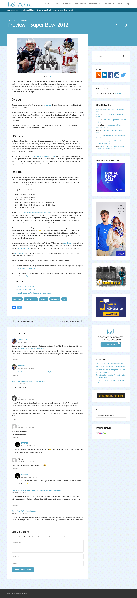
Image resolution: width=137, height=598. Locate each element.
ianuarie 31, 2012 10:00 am (26, 399)
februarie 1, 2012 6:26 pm (19, 493)
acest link (117, 93)
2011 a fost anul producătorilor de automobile (34, 213)
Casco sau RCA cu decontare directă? (109, 363)
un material (47, 105)
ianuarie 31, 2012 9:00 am (19, 384)
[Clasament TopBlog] (101, 434)
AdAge (26, 276)
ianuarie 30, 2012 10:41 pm (26, 368)
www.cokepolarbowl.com (26, 268)
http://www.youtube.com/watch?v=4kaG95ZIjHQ (35, 372)
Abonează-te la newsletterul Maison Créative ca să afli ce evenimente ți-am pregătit (40, 10)
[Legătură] (19, 4)
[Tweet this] (19, 307)
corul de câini (67, 243)
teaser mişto (18, 253)
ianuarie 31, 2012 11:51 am (29, 446)
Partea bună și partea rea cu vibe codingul (110, 366)
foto (50, 76)
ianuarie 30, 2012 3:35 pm (25, 342)
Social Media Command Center (43, 156)
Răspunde (15, 360)
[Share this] (14, 307)
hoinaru (98, 109)
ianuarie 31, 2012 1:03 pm (29, 477)
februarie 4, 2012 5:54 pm (19, 513)
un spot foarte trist (23, 248)
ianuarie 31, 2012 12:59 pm (26, 461)
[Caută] (128, 4)
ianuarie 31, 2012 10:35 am (26, 428)
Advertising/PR (25, 20)
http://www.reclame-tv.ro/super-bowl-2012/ (32, 348)
